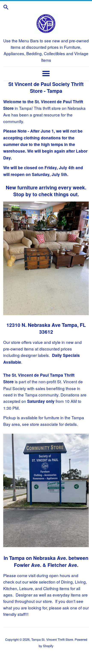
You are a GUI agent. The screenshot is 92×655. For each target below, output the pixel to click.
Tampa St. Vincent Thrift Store (52, 639)
